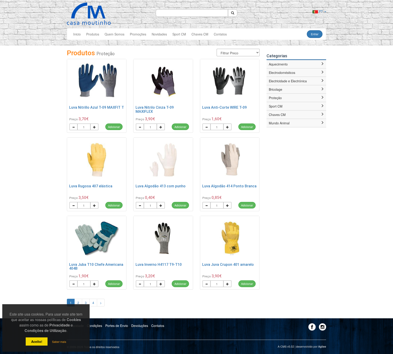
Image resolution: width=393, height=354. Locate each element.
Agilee (322, 346)
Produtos (92, 34)
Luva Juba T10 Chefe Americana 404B (96, 266)
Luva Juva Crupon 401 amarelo (228, 264)
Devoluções (139, 325)
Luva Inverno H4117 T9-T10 (159, 264)
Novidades (159, 34)
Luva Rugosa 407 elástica (90, 186)
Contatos (220, 34)
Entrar (314, 34)
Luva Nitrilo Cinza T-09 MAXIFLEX (155, 109)
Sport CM (179, 34)
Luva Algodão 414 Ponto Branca (229, 186)
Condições (94, 325)
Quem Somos (114, 34)
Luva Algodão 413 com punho (161, 186)
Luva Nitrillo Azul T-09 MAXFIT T (96, 107)
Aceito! (36, 341)
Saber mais (59, 342)
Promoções (138, 34)
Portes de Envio (116, 325)
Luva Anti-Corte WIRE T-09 (224, 107)
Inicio (77, 34)
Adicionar (114, 127)
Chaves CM (199, 34)
